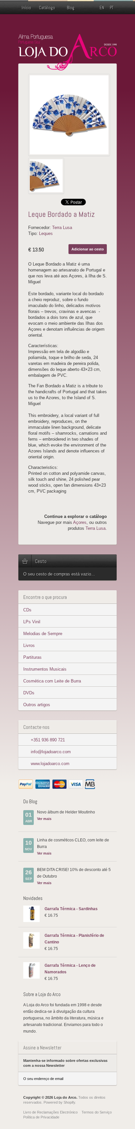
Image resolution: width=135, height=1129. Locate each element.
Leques (46, 233)
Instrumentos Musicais (45, 669)
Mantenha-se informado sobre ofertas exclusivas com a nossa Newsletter (65, 1063)
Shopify (69, 1102)
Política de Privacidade (41, 1117)
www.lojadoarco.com (50, 763)
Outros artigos (36, 704)
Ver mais (44, 819)
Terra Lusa (62, 227)
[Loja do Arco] (67, 68)
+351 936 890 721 (48, 739)
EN (102, 8)
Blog (70, 8)
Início (26, 8)
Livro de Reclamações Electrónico (50, 1112)
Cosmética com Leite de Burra (52, 681)
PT (111, 8)
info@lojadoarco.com (51, 751)
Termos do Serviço (97, 1112)
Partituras (32, 657)
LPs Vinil (31, 621)
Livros (29, 645)
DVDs (28, 692)
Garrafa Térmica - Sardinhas (71, 909)
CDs (27, 609)
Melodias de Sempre (42, 633)
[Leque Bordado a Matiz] (69, 115)
